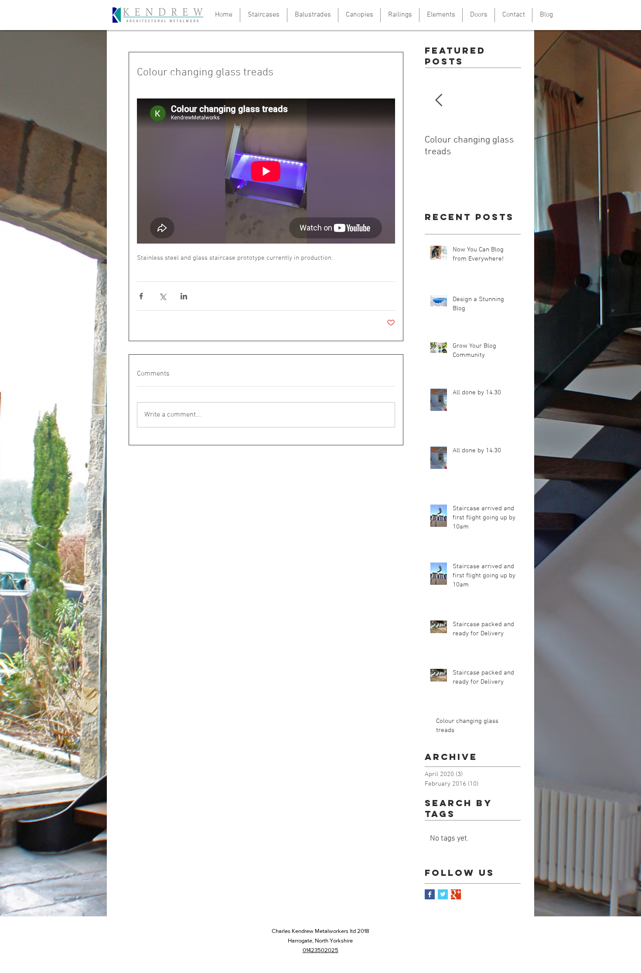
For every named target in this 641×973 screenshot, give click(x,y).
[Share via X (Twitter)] (162, 296)
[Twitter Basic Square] (443, 894)
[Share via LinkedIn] (184, 296)
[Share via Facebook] (141, 296)
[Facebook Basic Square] (430, 894)
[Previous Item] (439, 101)
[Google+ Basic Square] (456, 894)
